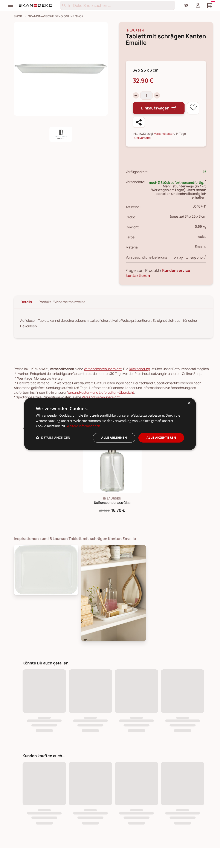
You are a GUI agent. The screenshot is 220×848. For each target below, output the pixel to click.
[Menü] (11, 5)
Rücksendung (139, 368)
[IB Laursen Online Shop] (60, 134)
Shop (18, 16)
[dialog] (110, 424)
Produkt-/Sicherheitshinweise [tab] (62, 301)
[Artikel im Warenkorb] (209, 5)
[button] (53, 437)
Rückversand (142, 138)
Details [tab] (26, 301)
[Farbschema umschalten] (186, 5)
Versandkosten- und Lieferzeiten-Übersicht (100, 392)
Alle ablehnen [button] (114, 437)
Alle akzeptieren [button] (161, 437)
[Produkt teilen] (139, 122)
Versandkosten (164, 134)
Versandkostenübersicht (103, 368)
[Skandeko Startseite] (35, 5)
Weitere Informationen (83, 426)
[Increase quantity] (157, 95)
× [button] (189, 403)
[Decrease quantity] (136, 95)
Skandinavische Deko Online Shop (56, 16)
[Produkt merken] (193, 108)
